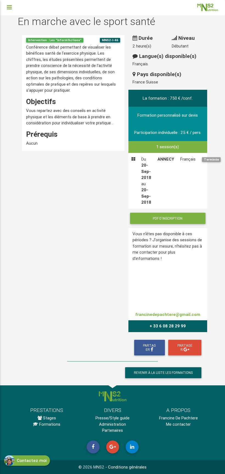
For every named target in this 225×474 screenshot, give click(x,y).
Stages (49, 417)
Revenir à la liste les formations (163, 373)
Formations (49, 424)
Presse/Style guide (112, 417)
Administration (112, 424)
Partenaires (112, 430)
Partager (149, 347)
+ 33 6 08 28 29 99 (168, 326)
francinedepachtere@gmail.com (167, 314)
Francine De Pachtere (178, 417)
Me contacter (178, 424)
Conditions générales (127, 467)
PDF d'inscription (167, 218)
